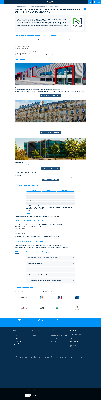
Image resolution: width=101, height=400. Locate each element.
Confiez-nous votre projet (50, 179)
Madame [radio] (49, 190)
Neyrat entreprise (73, 345)
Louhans (76, 356)
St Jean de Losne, (31, 357)
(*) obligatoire (28, 210)
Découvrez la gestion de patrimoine (50, 132)
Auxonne (54, 356)
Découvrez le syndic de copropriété (50, 95)
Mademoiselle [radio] (65, 190)
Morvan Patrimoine (74, 352)
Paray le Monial (43, 356)
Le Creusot (62, 356)
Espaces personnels (95, 2)
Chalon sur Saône (29, 356)
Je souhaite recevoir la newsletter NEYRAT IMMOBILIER (38, 205)
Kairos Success (73, 349)
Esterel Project (73, 350)
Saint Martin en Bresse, (70, 356)
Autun (48, 356)
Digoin (80, 356)
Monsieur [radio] (33, 190)
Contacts (62, 319)
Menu (99, 2)
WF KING (72, 348)
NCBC (71, 346)
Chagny (58, 356)
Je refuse (35, 395)
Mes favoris (24, 319)
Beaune (38, 356)
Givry (51, 356)
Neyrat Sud (72, 343)
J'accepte (28, 395)
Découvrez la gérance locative (50, 168)
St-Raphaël (24, 357)
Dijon (35, 356)
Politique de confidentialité (54, 216)
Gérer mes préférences (29, 397)
